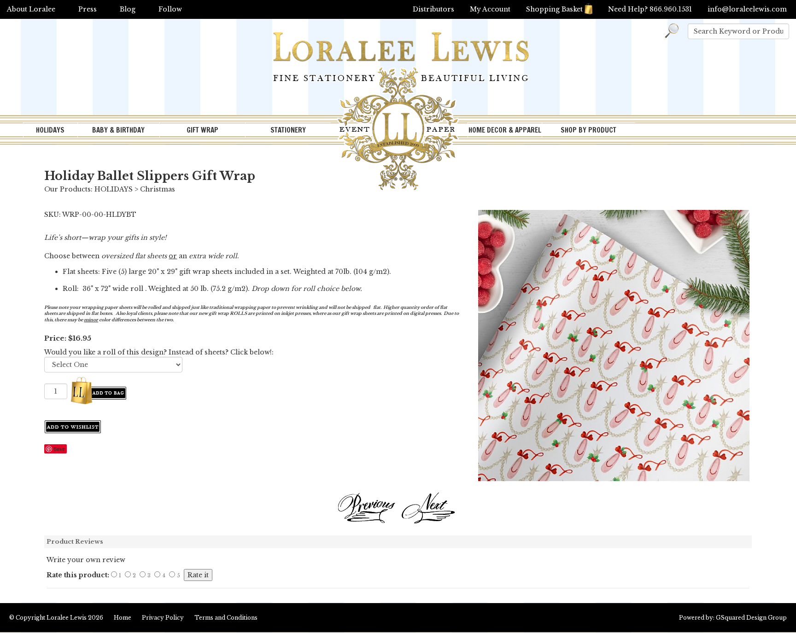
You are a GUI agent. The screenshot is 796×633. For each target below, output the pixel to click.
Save (59, 448)
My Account (490, 9)
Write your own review (86, 560)
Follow (170, 9)
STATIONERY (288, 130)
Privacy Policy (163, 617)
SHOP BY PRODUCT (588, 130)
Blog (127, 9)
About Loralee (31, 9)
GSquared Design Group (751, 617)
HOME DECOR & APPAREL (504, 130)
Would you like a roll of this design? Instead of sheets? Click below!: (159, 352)
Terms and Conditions (226, 617)
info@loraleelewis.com (747, 9)
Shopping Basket (554, 9)
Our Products (67, 189)
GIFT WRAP (202, 130)
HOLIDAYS (50, 130)
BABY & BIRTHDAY (118, 130)
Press (87, 9)
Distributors (433, 9)
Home (122, 617)
